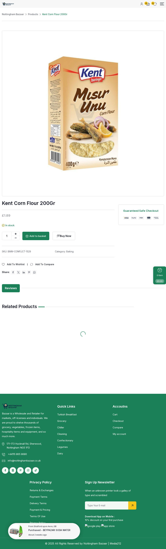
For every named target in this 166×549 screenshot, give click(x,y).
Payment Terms (38, 496)
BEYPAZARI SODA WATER (56, 530)
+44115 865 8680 (17, 454)
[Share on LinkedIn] (24, 272)
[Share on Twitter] (18, 272)
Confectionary (65, 440)
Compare (118, 427)
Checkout (118, 421)
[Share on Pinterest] (29, 272)
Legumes (62, 446)
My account (119, 433)
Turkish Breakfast (67, 414)
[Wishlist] (35, 320)
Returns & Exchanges (41, 490)
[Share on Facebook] (13, 272)
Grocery (61, 421)
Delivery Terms (38, 503)
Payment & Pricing (40, 509)
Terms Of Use (37, 516)
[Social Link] (5, 470)
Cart (115, 414)
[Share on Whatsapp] (34, 272)
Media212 (115, 543)
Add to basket (38, 236)
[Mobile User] (141, 4)
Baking (70, 251)
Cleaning (62, 433)
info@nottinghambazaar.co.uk (24, 460)
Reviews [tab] (11, 288)
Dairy (60, 453)
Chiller (60, 427)
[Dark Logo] (8, 4)
